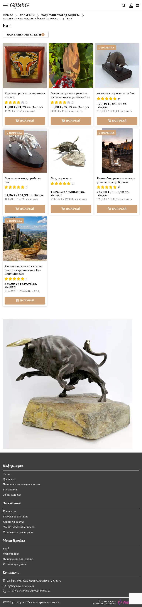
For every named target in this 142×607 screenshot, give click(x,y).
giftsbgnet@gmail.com (21, 586)
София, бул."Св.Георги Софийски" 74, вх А (34, 581)
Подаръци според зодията (60, 15)
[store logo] (19, 5)
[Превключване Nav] (5, 5)
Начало (8, 15)
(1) (27, 102)
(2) (119, 98)
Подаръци (27, 15)
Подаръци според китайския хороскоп (31, 19)
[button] (49, 49)
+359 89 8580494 (40, 591)
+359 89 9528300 (18, 591)
